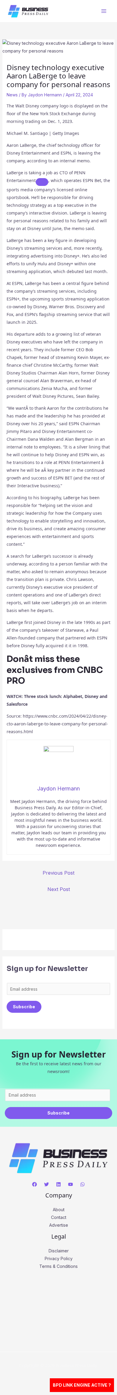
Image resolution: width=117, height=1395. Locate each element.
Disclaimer (59, 1250)
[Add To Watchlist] (42, 182)
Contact (58, 1217)
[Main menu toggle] (104, 11)
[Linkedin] (58, 1184)
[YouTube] (70, 1184)
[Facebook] (34, 1184)
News (12, 94)
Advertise (58, 1225)
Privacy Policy (59, 1258)
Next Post (58, 889)
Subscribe (24, 1006)
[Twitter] (46, 1184)
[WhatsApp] (82, 1184)
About (58, 1209)
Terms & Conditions (58, 1266)
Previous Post (58, 873)
